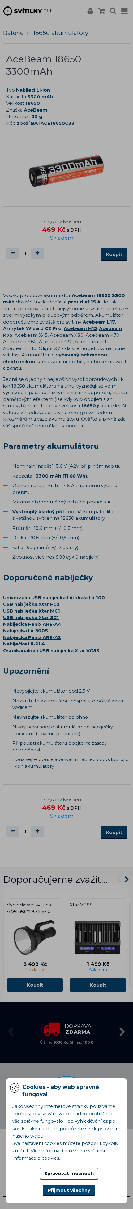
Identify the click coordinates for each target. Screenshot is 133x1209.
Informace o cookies (35, 1158)
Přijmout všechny (69, 1190)
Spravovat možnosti (69, 1173)
